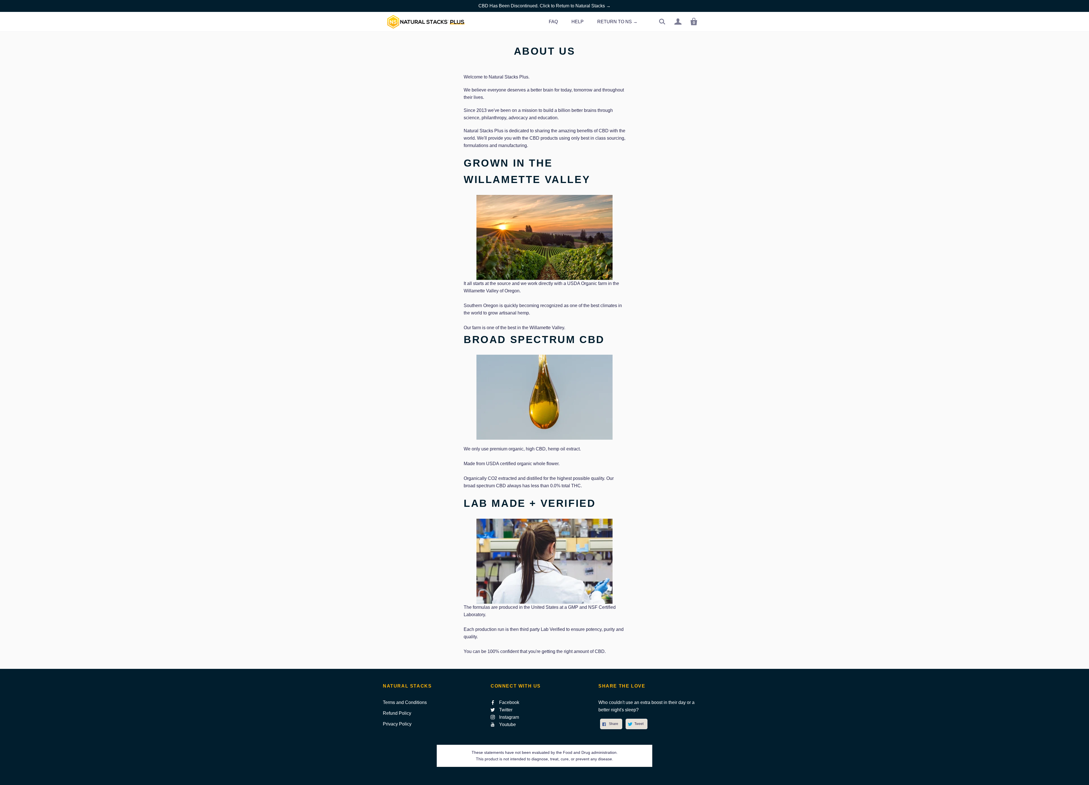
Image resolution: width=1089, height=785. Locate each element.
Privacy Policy (397, 724)
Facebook (509, 702)
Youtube (507, 724)
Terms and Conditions (405, 702)
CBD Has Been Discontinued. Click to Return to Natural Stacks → (544, 5)
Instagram (509, 717)
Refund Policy (397, 713)
